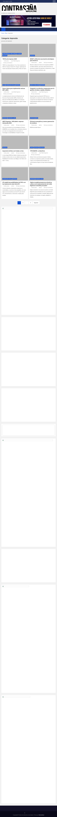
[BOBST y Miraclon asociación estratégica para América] (42, 50)
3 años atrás (34, 92)
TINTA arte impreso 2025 (9, 59)
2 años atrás (34, 62)
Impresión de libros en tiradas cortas (13, 151)
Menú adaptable (54, 1)
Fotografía (19, 53)
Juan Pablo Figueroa (15, 60)
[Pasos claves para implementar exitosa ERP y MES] (14, 80)
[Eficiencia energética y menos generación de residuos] (42, 113)
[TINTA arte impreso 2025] (14, 50)
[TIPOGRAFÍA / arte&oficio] (42, 142)
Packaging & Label (39, 178)
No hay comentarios (8, 62)
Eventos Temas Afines (11, 53)
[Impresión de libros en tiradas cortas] (14, 142)
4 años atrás (34, 152)
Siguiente (36, 202)
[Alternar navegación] (7, 29)
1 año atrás (6, 60)
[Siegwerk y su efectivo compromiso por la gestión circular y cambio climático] (42, 80)
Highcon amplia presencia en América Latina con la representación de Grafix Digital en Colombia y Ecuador (41, 184)
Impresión (5, 55)
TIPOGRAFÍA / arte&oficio (37, 151)
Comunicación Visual (7, 178)
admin (40, 62)
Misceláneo (41, 147)
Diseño (4, 53)
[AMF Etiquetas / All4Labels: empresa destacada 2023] (14, 113)
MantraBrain (41, 815)
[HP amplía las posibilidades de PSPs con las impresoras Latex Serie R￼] (14, 174)
